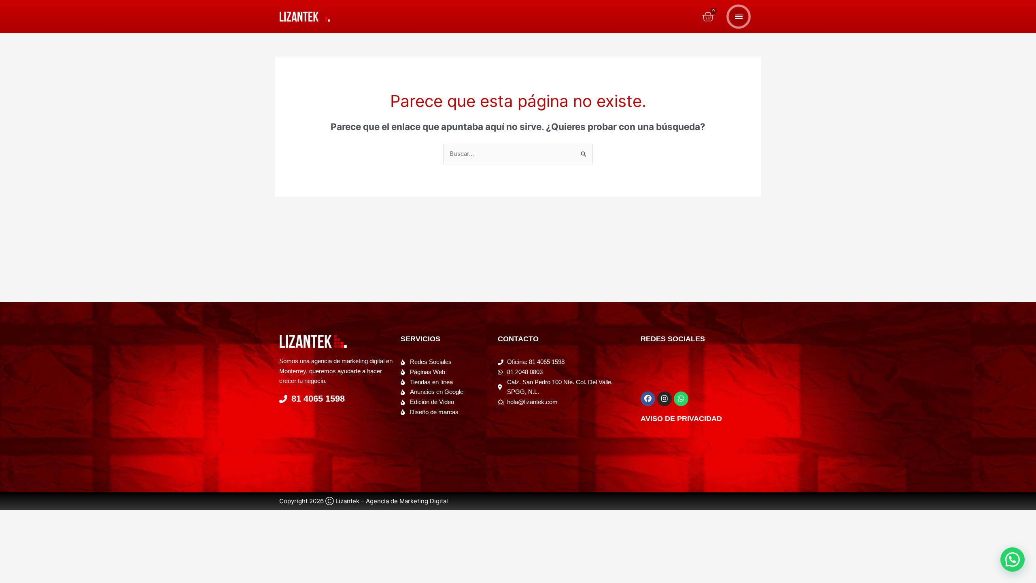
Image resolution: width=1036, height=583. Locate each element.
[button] (1012, 559)
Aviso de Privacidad (681, 419)
